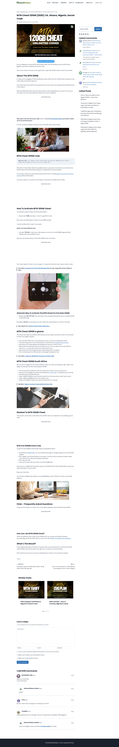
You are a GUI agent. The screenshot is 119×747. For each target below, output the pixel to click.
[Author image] (17, 22)
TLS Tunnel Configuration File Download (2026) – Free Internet (92, 53)
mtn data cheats (45, 726)
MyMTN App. (31, 453)
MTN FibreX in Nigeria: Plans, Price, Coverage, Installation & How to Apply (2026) (90, 121)
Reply (72, 675)
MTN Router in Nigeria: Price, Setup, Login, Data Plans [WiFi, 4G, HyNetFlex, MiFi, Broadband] (91, 129)
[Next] (71, 595)
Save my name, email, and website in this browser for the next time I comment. (38, 651)
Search (98, 29)
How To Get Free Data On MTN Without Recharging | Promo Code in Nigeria (63, 566)
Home (18, 11)
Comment (20, 629)
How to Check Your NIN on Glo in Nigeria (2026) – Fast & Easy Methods (90, 97)
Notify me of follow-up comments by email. (31, 655)
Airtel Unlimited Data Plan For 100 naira (92, 65)
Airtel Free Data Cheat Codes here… (39, 326)
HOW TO (71, 3)
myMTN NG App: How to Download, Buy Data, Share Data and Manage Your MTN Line (91, 113)
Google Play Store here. (62, 342)
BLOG (48, 3)
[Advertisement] (46, 107)
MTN (18, 559)
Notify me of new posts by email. (28, 658)
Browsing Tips (24, 11)
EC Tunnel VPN (52, 372)
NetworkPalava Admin (25, 22)
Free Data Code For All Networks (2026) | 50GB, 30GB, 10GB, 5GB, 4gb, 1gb (30, 566)
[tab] (45, 611)
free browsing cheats (56, 119)
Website (59, 648)
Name (19, 648)
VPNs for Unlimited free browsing (61, 538)
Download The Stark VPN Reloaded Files (37, 268)
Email (39, 648)
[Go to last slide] (20, 595)
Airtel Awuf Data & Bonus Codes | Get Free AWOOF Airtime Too (92, 43)
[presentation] (31, 589)
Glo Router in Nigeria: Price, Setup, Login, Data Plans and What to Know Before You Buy (91, 105)
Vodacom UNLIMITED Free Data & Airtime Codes (39, 356)
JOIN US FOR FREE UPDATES (46, 61)
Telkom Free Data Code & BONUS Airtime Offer (38, 384)
